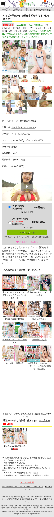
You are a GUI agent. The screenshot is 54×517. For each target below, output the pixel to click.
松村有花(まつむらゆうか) (23, 127)
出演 (6, 127)
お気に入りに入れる (28, 241)
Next (48, 57)
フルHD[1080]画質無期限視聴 (20, 221)
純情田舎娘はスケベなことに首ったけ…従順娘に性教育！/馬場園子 (39, 366)
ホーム (5, 9)
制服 (36, 140)
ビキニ (29, 140)
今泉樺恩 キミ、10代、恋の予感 (14, 341)
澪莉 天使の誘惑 (39, 318)
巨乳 (41, 140)
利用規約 (48, 486)
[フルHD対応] (17, 9)
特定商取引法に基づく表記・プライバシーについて (22, 486)
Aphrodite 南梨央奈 (15, 363)
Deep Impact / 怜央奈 (14, 318)
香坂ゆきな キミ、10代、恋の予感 (39, 294)
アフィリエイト (27, 489)
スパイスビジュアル (20, 133)
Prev (5, 57)
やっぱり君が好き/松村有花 (14, 447)
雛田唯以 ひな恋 (39, 339)
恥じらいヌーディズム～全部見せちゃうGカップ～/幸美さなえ (14, 295)
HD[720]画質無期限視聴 (18, 207)
